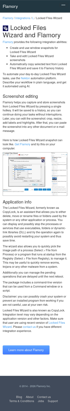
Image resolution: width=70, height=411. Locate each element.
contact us (29, 327)
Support (53, 401)
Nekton (25, 78)
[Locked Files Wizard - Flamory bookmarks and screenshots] (35, 174)
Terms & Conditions (21, 401)
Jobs (41, 401)
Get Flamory (22, 144)
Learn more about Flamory (26, 349)
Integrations (22, 18)
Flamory (10, 6)
